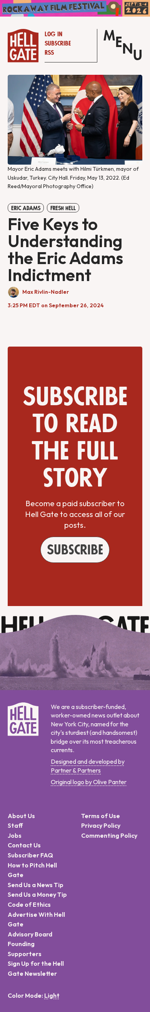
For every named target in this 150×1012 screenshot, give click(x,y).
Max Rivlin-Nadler (45, 291)
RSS (49, 53)
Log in (53, 34)
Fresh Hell (63, 208)
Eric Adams (25, 208)
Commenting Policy (109, 835)
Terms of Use (100, 816)
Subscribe (58, 43)
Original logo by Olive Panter (89, 782)
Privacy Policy (100, 825)
